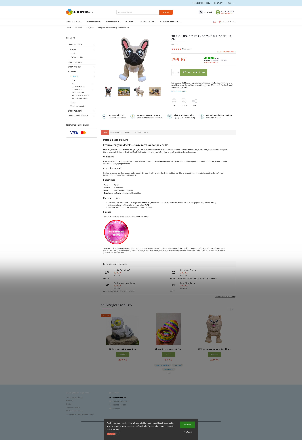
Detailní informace (178, 91)
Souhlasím (187, 425)
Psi (73, 83)
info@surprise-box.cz (120, 401)
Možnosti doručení (211, 62)
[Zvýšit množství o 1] (178, 72)
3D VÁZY (73, 53)
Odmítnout (188, 432)
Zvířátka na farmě (78, 86)
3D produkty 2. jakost (79, 98)
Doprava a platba (73, 407)
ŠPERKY (73, 49)
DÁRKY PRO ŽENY (75, 44)
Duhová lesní (178, 365)
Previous (229, 309)
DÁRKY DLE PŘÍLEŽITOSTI (78, 115)
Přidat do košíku (194, 72)
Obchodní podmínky (74, 411)
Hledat (166, 12)
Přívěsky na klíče (76, 57)
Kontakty (218, 3)
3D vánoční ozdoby (77, 106)
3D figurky (74, 76)
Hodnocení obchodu (201, 3)
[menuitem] (75, 22)
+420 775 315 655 (119, 405)
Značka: (226, 52)
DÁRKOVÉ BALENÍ (75, 111)
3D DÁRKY (72, 71)
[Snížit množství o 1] (173, 72)
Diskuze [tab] (127, 132)
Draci (74, 80)
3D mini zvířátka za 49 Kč (80, 95)
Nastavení (111, 434)
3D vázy (73, 102)
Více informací (113, 429)
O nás (228, 3)
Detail (168, 354)
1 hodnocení (186, 49)
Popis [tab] (105, 132)
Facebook (116, 409)
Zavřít (228, 109)
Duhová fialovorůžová (162, 365)
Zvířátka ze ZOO (77, 89)
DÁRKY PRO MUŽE (75, 62)
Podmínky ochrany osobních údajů (80, 414)
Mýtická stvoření (78, 92)
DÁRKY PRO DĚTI (74, 67)
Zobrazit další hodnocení (225, 296)
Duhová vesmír (168, 369)
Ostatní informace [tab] (141, 132)
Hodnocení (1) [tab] (115, 132)
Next (233, 309)
